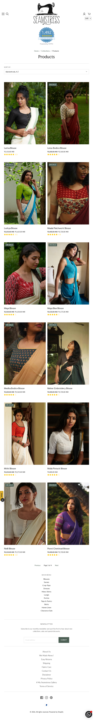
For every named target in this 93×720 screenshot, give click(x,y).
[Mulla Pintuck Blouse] (68, 433)
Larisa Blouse (10, 148)
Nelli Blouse (9, 548)
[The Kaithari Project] (46, 13)
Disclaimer (46, 675)
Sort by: (7, 67)
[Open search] (7, 14)
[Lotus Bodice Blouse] (68, 113)
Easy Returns (46, 659)
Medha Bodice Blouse (14, 388)
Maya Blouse (10, 308)
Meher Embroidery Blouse (59, 388)
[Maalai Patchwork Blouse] (68, 193)
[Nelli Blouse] (25, 514)
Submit (64, 640)
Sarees (46, 582)
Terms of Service (46, 686)
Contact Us (46, 671)
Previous (37, 565)
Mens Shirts (46, 592)
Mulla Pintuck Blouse (57, 468)
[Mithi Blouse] (25, 433)
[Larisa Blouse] (25, 113)
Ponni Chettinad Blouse (58, 548)
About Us (47, 651)
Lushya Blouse (10, 228)
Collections (45, 51)
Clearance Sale (46, 611)
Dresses (46, 588)
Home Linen (46, 607)
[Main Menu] (3, 14)
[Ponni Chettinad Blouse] (68, 514)
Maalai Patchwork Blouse (59, 228)
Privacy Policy (46, 678)
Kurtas (46, 598)
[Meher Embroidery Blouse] (68, 353)
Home (36, 51)
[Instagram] (46, 697)
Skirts (46, 604)
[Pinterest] (51, 697)
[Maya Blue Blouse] (68, 273)
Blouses (46, 579)
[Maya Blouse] (25, 273)
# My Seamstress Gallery (46, 682)
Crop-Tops (46, 585)
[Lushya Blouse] (25, 193)
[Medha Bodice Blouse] (25, 353)
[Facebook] (41, 697)
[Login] (84, 13)
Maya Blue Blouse (55, 308)
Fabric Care (46, 667)
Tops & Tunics (46, 601)
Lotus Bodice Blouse (56, 148)
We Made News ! (46, 655)
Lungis (46, 595)
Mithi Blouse (10, 468)
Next (56, 565)
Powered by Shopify (56, 712)
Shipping (46, 663)
